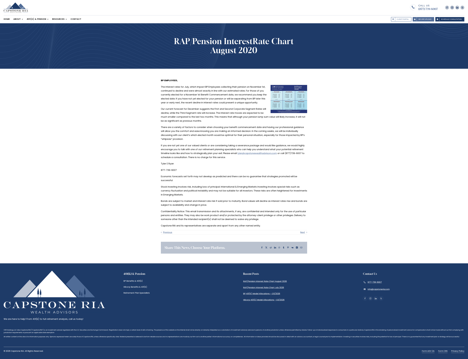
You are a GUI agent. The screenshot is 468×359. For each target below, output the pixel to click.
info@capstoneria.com (379, 289)
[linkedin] (457, 8)
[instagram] (452, 8)
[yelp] (462, 8)
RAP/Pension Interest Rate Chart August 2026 (265, 281)
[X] (266, 247)
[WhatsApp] (279, 247)
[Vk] (292, 247)
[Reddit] (270, 247)
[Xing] (297, 247)
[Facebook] (262, 247)
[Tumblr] (283, 247)
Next (302, 232)
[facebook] (447, 8)
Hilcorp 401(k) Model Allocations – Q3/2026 (263, 299)
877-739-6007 (375, 282)
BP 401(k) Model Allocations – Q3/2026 (261, 293)
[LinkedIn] (275, 247)
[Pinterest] (288, 247)
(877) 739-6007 (428, 9)
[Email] (301, 247)
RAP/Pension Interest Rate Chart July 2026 (263, 287)
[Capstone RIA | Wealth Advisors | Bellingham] (16, 3)
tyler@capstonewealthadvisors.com (257, 153)
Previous (167, 232)
